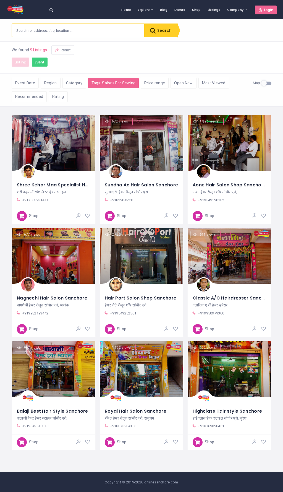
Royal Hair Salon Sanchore (135, 411)
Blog (163, 9)
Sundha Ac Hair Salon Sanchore (141, 185)
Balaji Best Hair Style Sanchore (52, 411)
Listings (214, 9)
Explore (144, 9)
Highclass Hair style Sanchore (227, 411)
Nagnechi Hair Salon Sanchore (52, 298)
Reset (65, 50)
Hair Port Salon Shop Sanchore (140, 298)
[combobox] (78, 30)
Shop (196, 9)
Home (126, 9)
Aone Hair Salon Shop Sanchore (229, 185)
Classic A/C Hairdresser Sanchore (232, 298)
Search (164, 30)
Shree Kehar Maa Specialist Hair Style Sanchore (72, 185)
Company (235, 9)
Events (179, 9)
